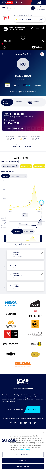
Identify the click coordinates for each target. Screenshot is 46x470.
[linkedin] (35, 423)
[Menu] (3, 8)
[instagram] (16, 423)
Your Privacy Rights (23, 454)
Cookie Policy (25, 449)
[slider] (23, 238)
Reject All (23, 460)
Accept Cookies (23, 466)
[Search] (33, 8)
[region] (23, 449)
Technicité (15, 176)
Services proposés (9, 161)
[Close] (43, 432)
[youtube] (25, 423)
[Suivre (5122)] (42, 54)
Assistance (25, 166)
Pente (24, 176)
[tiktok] (20, 423)
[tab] (7, 102)
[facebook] (11, 423)
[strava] (30, 423)
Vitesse (17, 231)
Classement (28, 231)
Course (5, 176)
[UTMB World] (23, 382)
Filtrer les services (9, 166)
